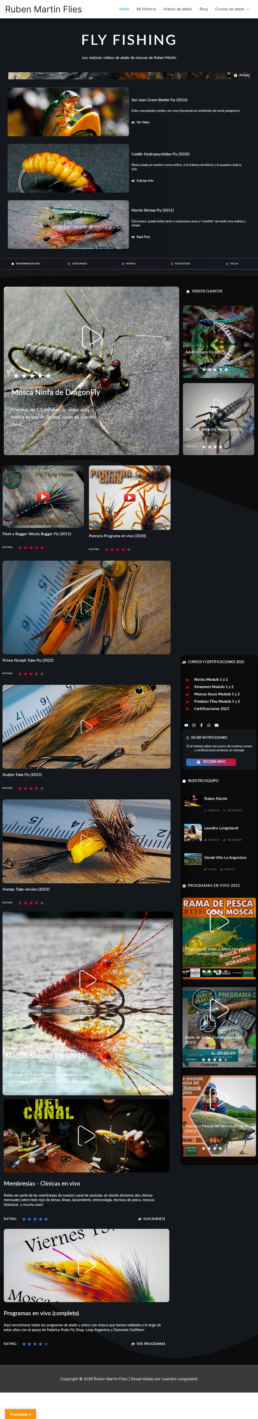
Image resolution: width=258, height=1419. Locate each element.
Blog (204, 9)
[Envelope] (216, 725)
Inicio (124, 9)
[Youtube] (186, 725)
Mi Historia (146, 9)
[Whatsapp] (209, 725)
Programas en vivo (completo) (41, 1313)
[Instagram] (194, 725)
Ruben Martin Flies (43, 9)
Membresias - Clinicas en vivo (42, 1184)
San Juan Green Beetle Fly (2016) (159, 100)
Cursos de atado (229, 9)
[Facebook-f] (201, 725)
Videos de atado (177, 9)
